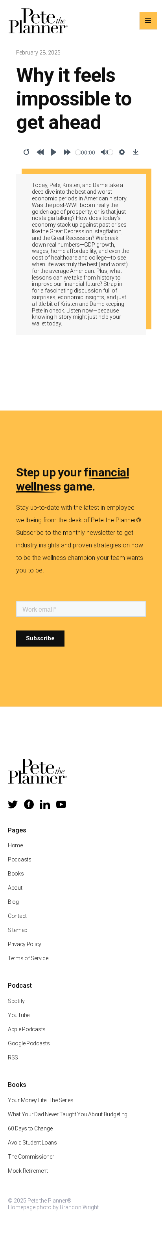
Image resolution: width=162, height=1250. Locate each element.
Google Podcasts (29, 1043)
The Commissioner (31, 1157)
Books (16, 873)
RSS (13, 1057)
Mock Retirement (28, 1171)
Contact (17, 916)
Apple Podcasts (27, 1029)
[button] (148, 21)
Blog (13, 902)
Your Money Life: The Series (40, 1100)
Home (15, 845)
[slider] (78, 152)
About (15, 888)
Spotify (16, 1001)
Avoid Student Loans (32, 1142)
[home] (36, 20)
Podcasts (19, 859)
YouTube (18, 1015)
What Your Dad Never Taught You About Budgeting (67, 1114)
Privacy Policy (24, 944)
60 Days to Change (30, 1128)
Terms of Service (28, 958)
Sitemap (18, 930)
